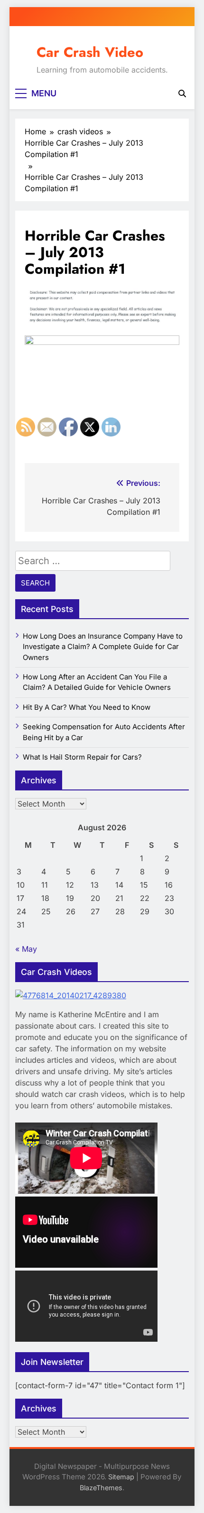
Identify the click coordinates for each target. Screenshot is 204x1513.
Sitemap (121, 1477)
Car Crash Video (90, 52)
